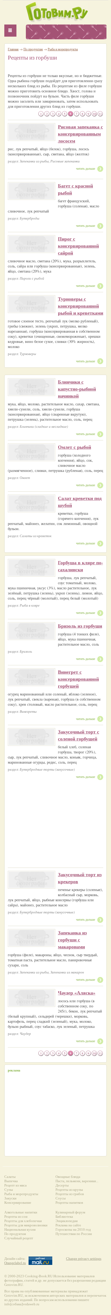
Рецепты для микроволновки (25, 1225)
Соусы (61, 1198)
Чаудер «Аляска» (76, 992)
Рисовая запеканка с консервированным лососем (80, 133)
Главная (13, 49)
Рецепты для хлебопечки (23, 1221)
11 (100, 114)
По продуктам (33, 49)
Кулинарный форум (70, 1212)
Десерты (62, 1185)
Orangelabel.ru (15, 1263)
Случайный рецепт (18, 1238)
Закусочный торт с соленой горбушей (78, 735)
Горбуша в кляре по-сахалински (80, 566)
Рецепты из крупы (69, 1190)
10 (94, 114)
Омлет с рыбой (74, 446)
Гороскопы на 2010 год (73, 1229)
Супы (8, 1190)
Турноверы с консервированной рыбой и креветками (80, 305)
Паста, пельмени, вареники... (77, 1181)
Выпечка (11, 1181)
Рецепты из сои (15, 1217)
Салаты (10, 1177)
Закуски (10, 1198)
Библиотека (64, 1217)
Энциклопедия (67, 1221)
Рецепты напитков (69, 1203)
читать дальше (85, 168)
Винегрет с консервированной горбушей (78, 678)
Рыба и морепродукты (63, 49)
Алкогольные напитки (20, 1212)
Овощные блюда (68, 1177)
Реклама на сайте (68, 1225)
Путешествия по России (74, 1234)
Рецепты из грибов (70, 1194)
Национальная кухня (20, 1229)
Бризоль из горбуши (80, 625)
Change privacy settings (83, 1259)
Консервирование (17, 1203)
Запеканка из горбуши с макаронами (72, 939)
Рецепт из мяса (15, 1185)
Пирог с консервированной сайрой (78, 245)
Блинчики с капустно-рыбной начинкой (77, 388)
